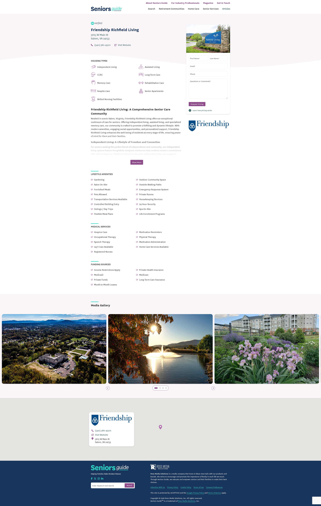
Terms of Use (198, 487)
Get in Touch (223, 2)
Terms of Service (214, 492)
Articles (226, 8)
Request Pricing (197, 104)
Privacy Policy (172, 487)
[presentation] (108, 388)
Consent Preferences (214, 487)
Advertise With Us (157, 487)
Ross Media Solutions (186, 500)
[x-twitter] (95, 478)
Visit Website (124, 44)
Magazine (208, 2)
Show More (136, 162)
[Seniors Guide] (106, 9)
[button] (155, 388)
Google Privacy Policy (195, 492)
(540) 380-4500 (102, 44)
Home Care (193, 8)
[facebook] (92, 478)
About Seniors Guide (157, 2)
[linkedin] (102, 478)
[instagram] (99, 478)
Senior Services (211, 8)
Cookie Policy (185, 487)
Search (151, 8)
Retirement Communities (171, 8)
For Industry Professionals (185, 2)
